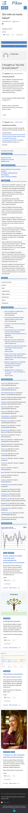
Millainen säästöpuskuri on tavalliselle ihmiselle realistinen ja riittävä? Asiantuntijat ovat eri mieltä (15, 364)
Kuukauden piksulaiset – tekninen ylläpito (13, 46)
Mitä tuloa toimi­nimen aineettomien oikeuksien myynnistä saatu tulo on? (15, 341)
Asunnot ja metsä (6, 282)
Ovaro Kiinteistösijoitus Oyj (8, 393)
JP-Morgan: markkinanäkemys (9, 173)
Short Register (5, 175)
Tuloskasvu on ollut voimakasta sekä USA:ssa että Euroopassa (14, 186)
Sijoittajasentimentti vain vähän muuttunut (14, 42)
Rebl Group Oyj (5, 430)
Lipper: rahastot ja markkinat (9, 177)
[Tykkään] (2, 24)
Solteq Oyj (4, 397)
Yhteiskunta (5, 303)
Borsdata (3, 171)
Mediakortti (23, 794)
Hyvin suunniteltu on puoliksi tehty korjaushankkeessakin (14, 312)
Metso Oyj (4, 440)
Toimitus (9, 794)
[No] (26, 808)
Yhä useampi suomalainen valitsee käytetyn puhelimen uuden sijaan (14, 318)
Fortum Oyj (4, 458)
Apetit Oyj (3, 468)
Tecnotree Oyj (5, 489)
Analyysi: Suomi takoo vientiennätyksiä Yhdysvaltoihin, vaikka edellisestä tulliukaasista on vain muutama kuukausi (16, 356)
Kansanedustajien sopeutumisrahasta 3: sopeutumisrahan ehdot (13, 200)
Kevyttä (4, 285)
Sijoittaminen (5, 297)
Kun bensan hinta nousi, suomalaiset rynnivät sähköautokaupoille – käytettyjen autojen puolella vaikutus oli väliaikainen (15, 332)
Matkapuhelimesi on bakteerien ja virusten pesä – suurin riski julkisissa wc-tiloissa (15, 372)
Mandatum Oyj (5, 421)
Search (25, 7)
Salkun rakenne (6, 294)
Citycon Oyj (4, 383)
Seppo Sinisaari (13, 647)
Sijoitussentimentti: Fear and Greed (10, 169)
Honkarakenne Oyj (6, 485)
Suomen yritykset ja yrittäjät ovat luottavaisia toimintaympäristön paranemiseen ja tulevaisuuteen (13, 559)
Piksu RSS (6, 802)
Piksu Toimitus (13, 588)
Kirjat (3, 288)
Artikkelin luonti (5, 161)
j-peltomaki (17, 21)
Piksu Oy (3, 794)
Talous (3, 300)
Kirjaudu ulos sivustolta (7, 160)
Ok (14, 811)
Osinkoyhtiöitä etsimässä (11, 621)
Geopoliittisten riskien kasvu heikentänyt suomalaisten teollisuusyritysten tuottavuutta (16, 348)
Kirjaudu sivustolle (6, 158)
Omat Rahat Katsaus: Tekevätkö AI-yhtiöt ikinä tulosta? (13, 229)
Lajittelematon (6, 291)
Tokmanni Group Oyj (6, 513)
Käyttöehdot (15, 794)
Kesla (2, 472)
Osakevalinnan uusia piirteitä (13, 674)
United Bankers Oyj (6, 416)
